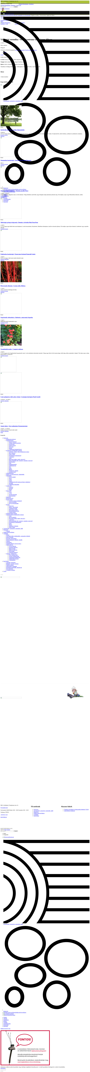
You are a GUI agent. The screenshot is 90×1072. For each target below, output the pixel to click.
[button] (4, 135)
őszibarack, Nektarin (13, 526)
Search (15, 6)
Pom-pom (11, 446)
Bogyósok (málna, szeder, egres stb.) (17, 459)
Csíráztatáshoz (12, 560)
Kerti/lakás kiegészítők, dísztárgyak (14, 567)
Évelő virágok (18, 15)
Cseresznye (11, 456)
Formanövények (9, 440)
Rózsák (7, 504)
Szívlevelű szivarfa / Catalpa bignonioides (12, 130)
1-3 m (10, 493)
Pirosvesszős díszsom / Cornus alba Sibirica (13, 286)
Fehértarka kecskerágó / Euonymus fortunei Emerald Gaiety (18, 254)
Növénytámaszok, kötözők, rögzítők (14, 539)
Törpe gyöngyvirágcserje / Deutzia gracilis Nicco (14, 191)
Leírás (4, 52)
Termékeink (7, 15)
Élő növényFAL (9, 498)
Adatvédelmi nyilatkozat (69, 810)
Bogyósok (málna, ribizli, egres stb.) (17, 518)
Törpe (10, 479)
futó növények (12, 495)
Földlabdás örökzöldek (14, 484)
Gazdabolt (5, 533)
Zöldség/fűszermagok (14, 558)
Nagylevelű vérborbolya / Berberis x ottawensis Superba (17, 317)
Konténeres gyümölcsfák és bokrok (14, 450)
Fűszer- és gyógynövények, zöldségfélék (15, 474)
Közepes (11, 488)
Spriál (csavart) (12, 445)
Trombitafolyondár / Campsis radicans (12, 349)
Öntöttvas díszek (10, 565)
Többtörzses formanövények (15, 449)
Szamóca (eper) (12, 472)
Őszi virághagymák (13, 555)
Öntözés (8, 541)
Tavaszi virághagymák (14, 556)
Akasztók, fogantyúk (10, 562)
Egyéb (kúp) (12, 444)
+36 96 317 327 (4, 814)
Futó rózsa (11, 506)
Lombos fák (9, 485)
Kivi (10, 467)
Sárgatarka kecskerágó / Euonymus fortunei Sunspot (16, 160)
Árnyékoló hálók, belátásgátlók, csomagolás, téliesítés (18, 536)
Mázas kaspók (12, 548)
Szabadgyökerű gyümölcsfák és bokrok (15, 514)
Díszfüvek (8, 497)
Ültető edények (9, 545)
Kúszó (10, 480)
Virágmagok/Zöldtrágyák (14, 557)
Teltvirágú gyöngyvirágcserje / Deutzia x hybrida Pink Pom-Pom (19, 222)
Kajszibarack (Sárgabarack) (15, 455)
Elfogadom (3, 1068)
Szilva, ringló (12, 454)
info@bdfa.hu (4, 817)
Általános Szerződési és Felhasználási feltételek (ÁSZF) (76, 809)
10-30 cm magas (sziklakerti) (15, 500)
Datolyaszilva (12, 461)
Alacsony (11, 487)
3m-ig (10, 478)
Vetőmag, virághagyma (11, 553)
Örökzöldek (8, 475)
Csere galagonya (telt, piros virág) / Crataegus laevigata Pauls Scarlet (20, 397)
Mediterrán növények (11, 439)
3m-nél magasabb (13, 494)
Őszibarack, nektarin (13, 470)
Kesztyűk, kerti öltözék (11, 538)
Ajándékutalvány (10, 473)
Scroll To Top (7, 1028)
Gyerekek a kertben (10, 570)
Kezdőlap (3, 15)
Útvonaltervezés (4, 807)
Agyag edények (12, 546)
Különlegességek (13, 464)
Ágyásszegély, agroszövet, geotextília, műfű (13, 528)
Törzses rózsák (12, 512)
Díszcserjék (8, 490)
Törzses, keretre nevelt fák (15, 443)
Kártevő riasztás (9, 537)
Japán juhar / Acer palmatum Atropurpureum (14, 426)
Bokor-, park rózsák (13, 507)
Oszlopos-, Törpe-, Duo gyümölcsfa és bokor (19, 451)
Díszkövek (5, 529)
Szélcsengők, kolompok (11, 566)
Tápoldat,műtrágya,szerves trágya (13, 543)
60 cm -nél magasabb (25, 15)
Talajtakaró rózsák (13, 508)
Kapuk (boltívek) (13, 441)
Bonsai (10, 448)
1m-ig (10, 492)
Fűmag (7, 534)
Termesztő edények (13, 552)
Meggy (10, 469)
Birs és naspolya (12, 517)
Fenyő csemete (12, 477)
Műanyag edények (13, 550)
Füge (10, 463)
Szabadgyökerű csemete (11, 513)
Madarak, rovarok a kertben (12, 563)
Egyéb (4, 571)
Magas (10, 489)
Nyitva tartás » (4, 2)
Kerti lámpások (9, 568)
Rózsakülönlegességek (14, 511)
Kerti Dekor (6, 561)
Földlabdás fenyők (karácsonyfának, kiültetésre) (19, 482)
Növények (12, 15)
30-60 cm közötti (13, 502)
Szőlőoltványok (12, 465)
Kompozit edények (13, 547)
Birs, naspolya (12, 453)
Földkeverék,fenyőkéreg (8, 532)
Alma (10, 458)
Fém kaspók (11, 551)
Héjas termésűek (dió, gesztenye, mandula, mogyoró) (21, 460)
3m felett (11, 483)
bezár (2, 432)
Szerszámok (9, 542)
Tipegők (8, 531)
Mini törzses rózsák (13, 509)
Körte (10, 468)
